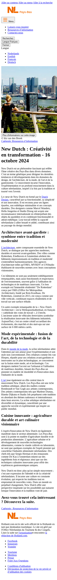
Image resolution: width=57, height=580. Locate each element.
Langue (5, 48)
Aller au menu (25, 2)
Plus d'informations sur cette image (19, 135)
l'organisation (25, 532)
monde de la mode (19, 349)
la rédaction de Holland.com (24, 534)
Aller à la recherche (43, 2)
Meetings (12, 555)
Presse (11, 557)
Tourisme (12, 552)
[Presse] (20, 12)
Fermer (6, 45)
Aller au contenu (9, 2)
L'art (3, 380)
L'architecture (8, 247)
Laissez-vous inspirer (18, 27)
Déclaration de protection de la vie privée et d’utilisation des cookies (29, 570)
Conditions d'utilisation (19, 566)
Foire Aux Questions (18, 560)
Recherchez (8, 38)
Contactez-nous (15, 32)
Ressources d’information (20, 29)
